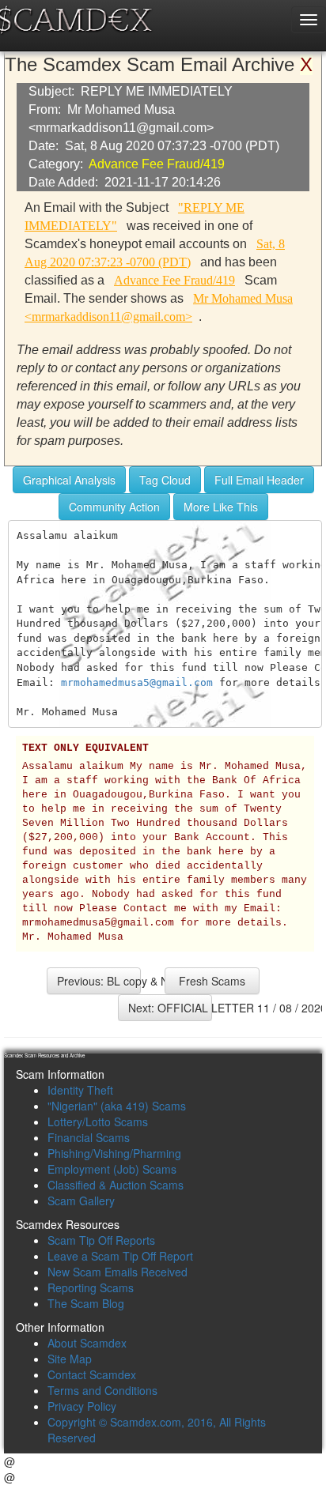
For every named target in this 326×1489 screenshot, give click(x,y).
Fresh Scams (212, 981)
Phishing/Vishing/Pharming (114, 1153)
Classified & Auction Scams (115, 1185)
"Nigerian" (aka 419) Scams (116, 1106)
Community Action (114, 507)
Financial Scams (88, 1137)
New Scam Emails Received (117, 1272)
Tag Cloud (165, 480)
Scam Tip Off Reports (101, 1240)
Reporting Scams (90, 1287)
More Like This (221, 507)
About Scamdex (87, 1343)
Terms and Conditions (102, 1390)
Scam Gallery (81, 1200)
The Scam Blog (85, 1303)
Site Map (69, 1358)
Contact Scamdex (91, 1374)
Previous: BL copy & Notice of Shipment (99, 981)
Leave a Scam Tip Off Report (120, 1256)
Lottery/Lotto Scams (97, 1121)
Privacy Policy (81, 1406)
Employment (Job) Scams (111, 1169)
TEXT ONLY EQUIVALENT (85, 748)
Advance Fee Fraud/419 (157, 164)
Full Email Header (259, 480)
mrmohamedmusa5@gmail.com (137, 682)
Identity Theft (80, 1090)
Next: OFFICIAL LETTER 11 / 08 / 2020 (170, 1008)
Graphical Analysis (69, 480)
